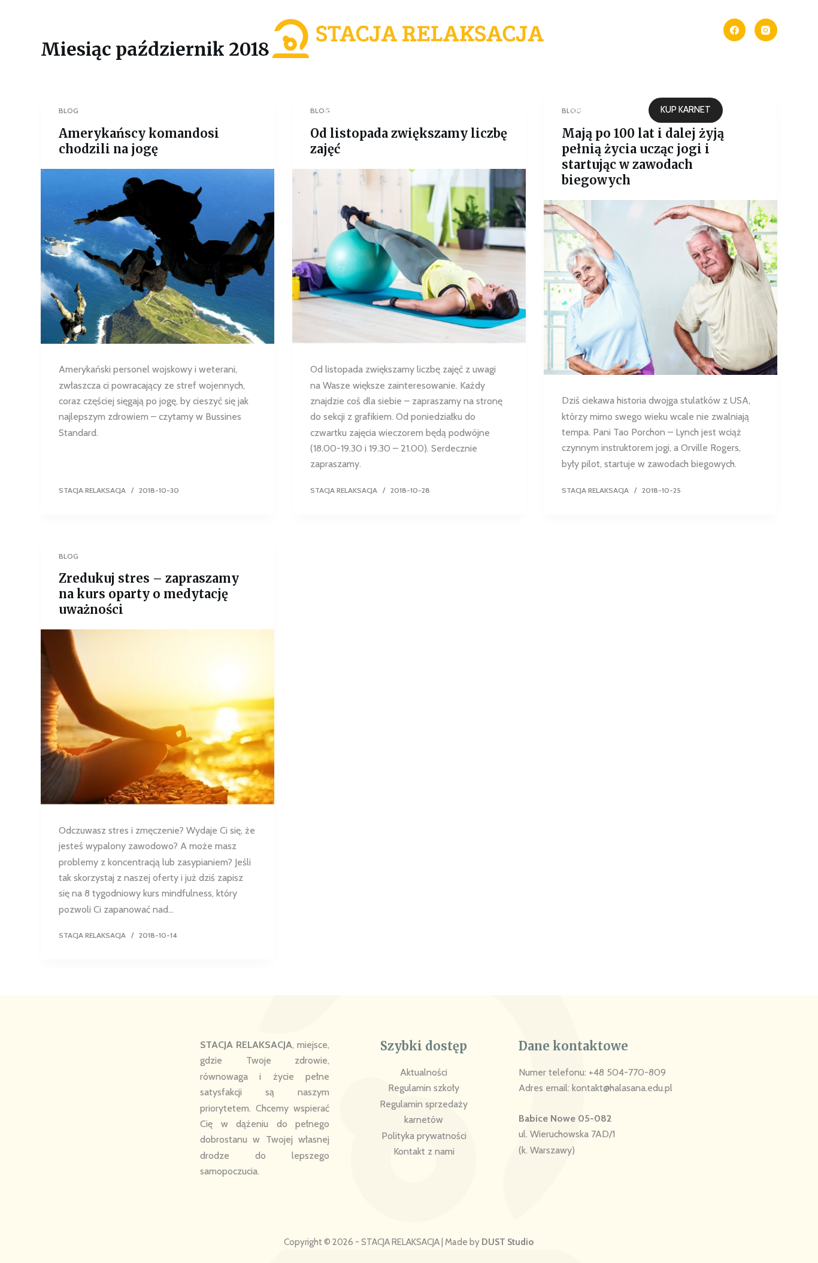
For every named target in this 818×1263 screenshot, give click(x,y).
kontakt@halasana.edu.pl (622, 1088)
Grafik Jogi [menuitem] (432, 110)
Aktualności (423, 1072)
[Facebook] (734, 30)
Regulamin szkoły (423, 1088)
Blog (68, 556)
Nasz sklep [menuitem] (595, 110)
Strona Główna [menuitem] (150, 110)
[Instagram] (766, 30)
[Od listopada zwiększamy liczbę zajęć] (409, 256)
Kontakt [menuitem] (513, 110)
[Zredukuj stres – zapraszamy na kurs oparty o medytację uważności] (157, 716)
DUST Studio (507, 1242)
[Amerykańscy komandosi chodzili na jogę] (157, 256)
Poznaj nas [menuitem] (252, 110)
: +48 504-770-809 (625, 1072)
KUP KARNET (686, 109)
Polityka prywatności (423, 1135)
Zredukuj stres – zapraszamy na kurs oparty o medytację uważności (149, 594)
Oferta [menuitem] (342, 110)
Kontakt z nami (424, 1151)
